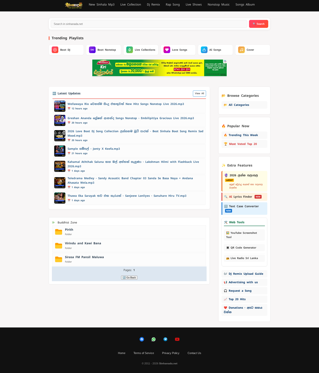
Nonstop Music (219, 4)
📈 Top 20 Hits (235, 299)
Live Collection (130, 4)
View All (199, 93)
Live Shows (194, 4)
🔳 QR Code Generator (241, 247)
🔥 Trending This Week (241, 135)
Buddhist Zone (67, 222)
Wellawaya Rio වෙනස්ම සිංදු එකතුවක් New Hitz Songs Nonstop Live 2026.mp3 (126, 104)
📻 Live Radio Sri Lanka (242, 258)
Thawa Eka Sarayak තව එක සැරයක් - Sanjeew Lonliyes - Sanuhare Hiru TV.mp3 (127, 195)
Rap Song (173, 4)
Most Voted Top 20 (240, 144)
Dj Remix (153, 4)
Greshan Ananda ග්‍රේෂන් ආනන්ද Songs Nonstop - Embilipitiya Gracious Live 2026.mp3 (131, 118)
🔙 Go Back (129, 277)
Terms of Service (143, 353)
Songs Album (245, 4)
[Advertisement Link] (159, 75)
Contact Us (194, 353)
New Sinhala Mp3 (101, 4)
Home (121, 353)
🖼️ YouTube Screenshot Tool (241, 235)
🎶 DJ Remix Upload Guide (243, 273)
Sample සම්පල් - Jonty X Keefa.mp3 (94, 148)
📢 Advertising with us (241, 282)
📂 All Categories (236, 105)
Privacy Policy (170, 353)
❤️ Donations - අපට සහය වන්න (243, 310)
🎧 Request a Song (238, 290)
